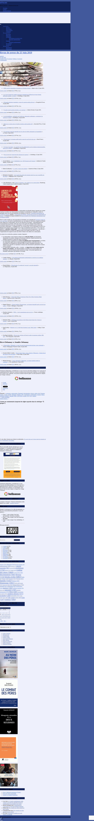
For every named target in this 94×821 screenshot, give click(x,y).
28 (8, 617)
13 (6, 614)
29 (9, 617)
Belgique (7, 570)
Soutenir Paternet (7, 10)
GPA (22, 394)
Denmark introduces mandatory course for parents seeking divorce (19, 102)
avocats (12, 568)
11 (3, 614)
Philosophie (5, 554)
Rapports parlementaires (14, 39)
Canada (13, 570)
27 (6, 617)
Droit (5, 58)
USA (30, 396)
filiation (19, 394)
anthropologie (5, 566)
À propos (5, 8)
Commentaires (3, 60)
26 (5, 617)
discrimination (26, 393)
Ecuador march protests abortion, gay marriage (14, 110)
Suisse (5, 597)
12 (5, 614)
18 (3, 616)
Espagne (12, 578)
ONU (2, 590)
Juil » (5, 621)
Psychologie (9, 43)
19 (5, 616)
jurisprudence (18, 585)
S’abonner (8, 31)
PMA (15, 396)
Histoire (8, 27)
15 (9, 614)
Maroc (42, 394)
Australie (13, 566)
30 (0, 619)
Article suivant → (4, 398)
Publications (9, 49)
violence (34, 396)
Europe (5, 394)
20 (6, 616)
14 (8, 614)
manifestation (33, 394)
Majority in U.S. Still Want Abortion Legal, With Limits (23, 327)
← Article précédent (4, 397)
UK (28, 396)
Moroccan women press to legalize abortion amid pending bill (18, 124)
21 (8, 616)
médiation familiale (4, 396)
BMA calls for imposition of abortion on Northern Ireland (17, 88)
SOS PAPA (20, 396)
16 (0, 616)
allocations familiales (19, 564)
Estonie (1, 394)
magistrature (27, 394)
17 (2, 616)
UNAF (18, 597)
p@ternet (3, 2)
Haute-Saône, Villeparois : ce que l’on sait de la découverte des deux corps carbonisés (23, 345)
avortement (8, 393)
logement (3, 586)
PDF (13, 90)
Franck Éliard (6, 636)
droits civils (37, 393)
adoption (3, 564)
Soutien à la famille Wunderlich (10, 795)
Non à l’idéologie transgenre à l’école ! (12, 792)
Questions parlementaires (15, 42)
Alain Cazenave (6, 633)
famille (9, 394)
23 (0, 617)
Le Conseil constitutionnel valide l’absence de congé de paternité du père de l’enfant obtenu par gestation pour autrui (13, 803)
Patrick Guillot (6, 637)
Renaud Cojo (6, 634)
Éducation (8, 35)
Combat (2, 58)
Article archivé (3, 90)
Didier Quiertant (7, 642)
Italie (9, 585)
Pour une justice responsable (9, 793)
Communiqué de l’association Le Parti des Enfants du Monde (13, 806)
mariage (39, 394)
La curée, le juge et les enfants (20, 168)
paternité (11, 396)
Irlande (5, 585)
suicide (24, 396)
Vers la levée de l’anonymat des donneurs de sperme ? (16, 154)
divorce (32, 393)
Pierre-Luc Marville (7, 641)
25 (3, 617)
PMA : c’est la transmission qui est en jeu (23, 312)
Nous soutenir (9, 30)
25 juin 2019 (3, 57)
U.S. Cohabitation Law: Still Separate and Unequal (23, 161)
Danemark (20, 393)
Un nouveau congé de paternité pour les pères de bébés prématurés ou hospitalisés (23, 131)
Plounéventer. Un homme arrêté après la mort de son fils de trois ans (19, 139)
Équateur (42, 393)
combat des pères (11, 571)
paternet (2, 56)
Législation (8, 37)
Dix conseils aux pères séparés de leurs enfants (13, 811)
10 (2, 614)
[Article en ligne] (9, 677)
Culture (4, 547)
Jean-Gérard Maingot (8, 638)
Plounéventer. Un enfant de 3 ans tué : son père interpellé (24, 265)
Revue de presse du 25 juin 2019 (16, 52)
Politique (8, 41)
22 (9, 616)
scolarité (5, 596)
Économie (8, 34)
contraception (14, 393)
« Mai (1, 621)
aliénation (10, 564)
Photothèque (9, 47)
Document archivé (4, 253)
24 (2, 617)
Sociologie (8, 45)
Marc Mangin (6, 640)
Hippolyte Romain (7, 644)
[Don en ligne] (23, 380)
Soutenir (14, 503)
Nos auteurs (9, 29)
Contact (5, 9)
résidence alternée (15, 594)
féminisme (14, 394)
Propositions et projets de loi (15, 38)
